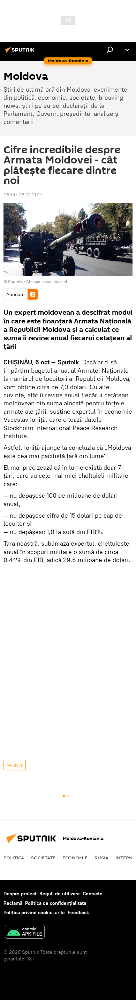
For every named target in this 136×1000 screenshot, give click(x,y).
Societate (43, 857)
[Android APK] (24, 932)
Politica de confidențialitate (55, 903)
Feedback (78, 912)
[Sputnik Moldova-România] (20, 52)
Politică (13, 857)
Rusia (101, 857)
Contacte (93, 893)
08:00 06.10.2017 (22, 194)
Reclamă (12, 903)
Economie (75, 857)
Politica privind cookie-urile (34, 912)
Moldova (15, 765)
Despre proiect (20, 893)
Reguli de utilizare (59, 893)
